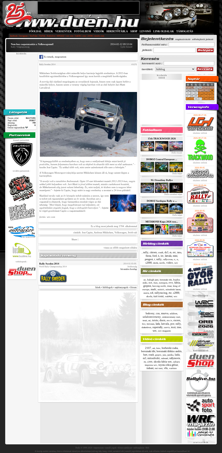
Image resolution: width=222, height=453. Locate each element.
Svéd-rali (132, 232)
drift (150, 283)
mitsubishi (153, 358)
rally (146, 252)
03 (200, 93)
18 (192, 87)
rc (174, 259)
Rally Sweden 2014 (47, 64)
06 (212, 93)
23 (212, 87)
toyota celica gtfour (168, 364)
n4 (151, 292)
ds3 (166, 252)
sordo (162, 262)
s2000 (148, 262)
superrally (157, 327)
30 (212, 90)
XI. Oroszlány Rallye (162, 180)
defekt (155, 320)
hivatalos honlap (129, 269)
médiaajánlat (139, 448)
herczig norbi (159, 286)
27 (200, 90)
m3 (144, 358)
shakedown (146, 327)
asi (145, 280)
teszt (145, 320)
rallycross (168, 259)
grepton (147, 285)
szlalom (173, 313)
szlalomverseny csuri (171, 317)
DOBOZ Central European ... (161, 159)
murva (146, 293)
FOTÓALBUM (82, 31)
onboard (164, 358)
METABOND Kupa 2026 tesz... (161, 221)
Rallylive (51, 36)
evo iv (169, 320)
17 (188, 87)
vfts (166, 368)
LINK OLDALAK (163, 31)
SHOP (133, 31)
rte (170, 292)
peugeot (149, 259)
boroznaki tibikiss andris (169, 351)
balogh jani (152, 279)
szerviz (167, 327)
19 (208, 98)
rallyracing (161, 292)
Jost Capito (87, 232)
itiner (169, 286)
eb (170, 252)
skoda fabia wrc (163, 361)
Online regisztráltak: (16, 127)
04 (204, 93)
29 (208, 90)
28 (204, 90)
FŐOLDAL (35, 31)
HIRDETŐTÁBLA (117, 31)
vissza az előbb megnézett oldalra (120, 247)
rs (177, 259)
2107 (148, 348)
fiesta (148, 255)
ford (154, 255)
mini (175, 255)
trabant (150, 368)
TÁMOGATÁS (184, 31)
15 (192, 98)
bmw (158, 348)
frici (143, 324)
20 (212, 98)
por (172, 323)
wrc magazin (164, 330)
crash (160, 252)
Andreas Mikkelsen (103, 232)
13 (212, 96)
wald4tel (168, 296)
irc (162, 255)
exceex (176, 320)
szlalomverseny (152, 316)
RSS (147, 448)
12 (208, 96)
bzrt (145, 354)
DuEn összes (176, 153)
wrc (176, 262)
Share (74, 239)
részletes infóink (200, 133)
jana (164, 355)
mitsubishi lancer (173, 289)
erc (174, 252)
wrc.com (69, 36)
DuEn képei (177, 173)
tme (179, 327)
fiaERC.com (80, 36)
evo (171, 282)
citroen (153, 252)
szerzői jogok (110, 448)
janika (170, 354)
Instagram (23, 36)
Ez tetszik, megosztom (54, 56)
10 (200, 96)
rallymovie (174, 358)
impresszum (99, 448)
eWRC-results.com (96, 36)
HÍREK (48, 31)
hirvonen (150, 324)
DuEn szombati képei (173, 194)
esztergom (163, 283)
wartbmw (173, 368)
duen (155, 283)
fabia (179, 252)
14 (188, 98)
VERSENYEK (63, 31)
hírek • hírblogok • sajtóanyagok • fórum (116, 287)
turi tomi (158, 296)
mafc (153, 289)
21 (204, 87)
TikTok (42, 36)
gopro (158, 354)
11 (204, 96)
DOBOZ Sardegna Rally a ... (162, 201)
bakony (150, 313)
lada (158, 323)
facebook (14, 36)
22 (208, 87)
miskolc (161, 290)
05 (208, 93)
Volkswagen (120, 232)
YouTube (33, 36)
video (169, 262)
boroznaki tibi (166, 280)
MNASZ (60, 36)
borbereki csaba (170, 348)
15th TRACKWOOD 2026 (162, 138)
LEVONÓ (146, 31)
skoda (155, 263)
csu (158, 313)
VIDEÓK (98, 31)
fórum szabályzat (125, 448)
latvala (168, 255)
